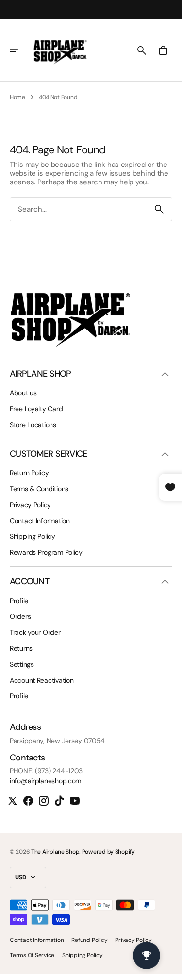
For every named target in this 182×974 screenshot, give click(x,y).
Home (17, 97)
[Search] (159, 209)
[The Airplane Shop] (60, 50)
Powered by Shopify (108, 852)
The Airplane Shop (55, 852)
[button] (20, 50)
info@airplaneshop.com (45, 781)
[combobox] (78, 209)
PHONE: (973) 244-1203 (46, 771)
